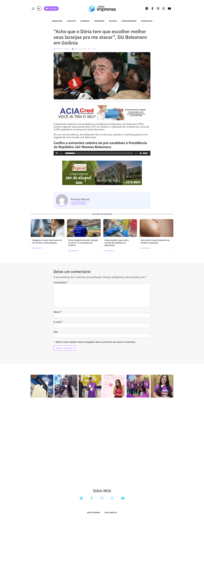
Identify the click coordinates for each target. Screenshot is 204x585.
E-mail (58, 322)
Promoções (99, 21)
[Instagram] (158, 8)
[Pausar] (56, 153)
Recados (113, 21)
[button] (39, 8)
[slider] (98, 153)
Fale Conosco (111, 512)
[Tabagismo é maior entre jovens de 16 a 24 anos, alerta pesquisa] (47, 228)
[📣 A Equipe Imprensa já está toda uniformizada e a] (138, 386)
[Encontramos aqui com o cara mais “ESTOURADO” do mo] (90, 386)
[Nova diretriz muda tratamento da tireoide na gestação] (156, 228)
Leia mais (36, 248)
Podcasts (71, 21)
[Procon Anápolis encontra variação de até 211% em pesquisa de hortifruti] (84, 228)
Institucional (93, 512)
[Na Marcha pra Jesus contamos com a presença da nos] (66, 386)
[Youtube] (169, 8)
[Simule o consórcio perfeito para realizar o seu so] (42, 386)
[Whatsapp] (164, 8)
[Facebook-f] (152, 8)
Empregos (85, 21)
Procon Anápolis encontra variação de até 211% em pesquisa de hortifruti (83, 243)
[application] (102, 153)
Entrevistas (146, 21)
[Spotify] (147, 8)
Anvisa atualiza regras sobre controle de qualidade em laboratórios (116, 243)
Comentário (61, 282)
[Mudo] (141, 153)
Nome (58, 312)
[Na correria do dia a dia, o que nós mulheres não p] (114, 386)
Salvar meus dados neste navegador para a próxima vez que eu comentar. (96, 342)
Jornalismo (57, 21)
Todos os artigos (78, 203)
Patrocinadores (129, 21)
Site (56, 332)
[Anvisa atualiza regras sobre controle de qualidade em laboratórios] (120, 228)
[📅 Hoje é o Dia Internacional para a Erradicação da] (162, 386)
